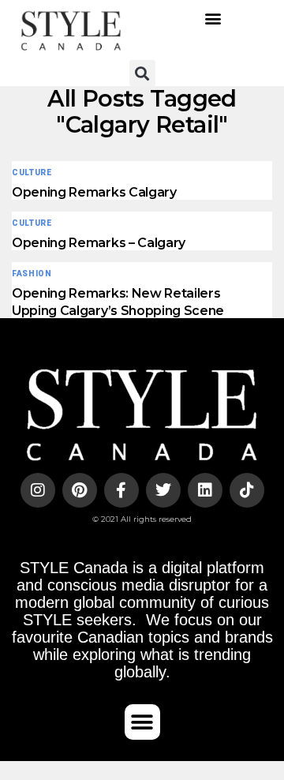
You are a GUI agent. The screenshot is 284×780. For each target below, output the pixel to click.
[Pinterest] (79, 490)
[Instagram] (38, 490)
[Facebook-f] (121, 490)
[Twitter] (163, 490)
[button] (213, 19)
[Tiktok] (247, 490)
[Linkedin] (205, 490)
